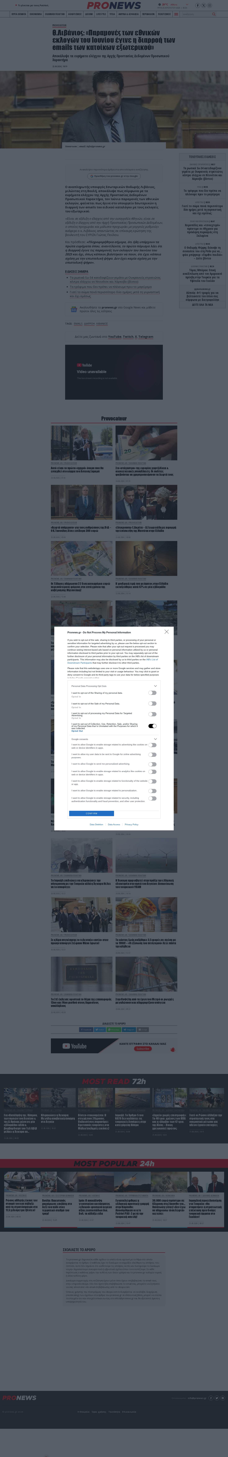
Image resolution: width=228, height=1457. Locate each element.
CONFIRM (91, 813)
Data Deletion (96, 824)
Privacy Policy (131, 824)
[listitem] (114, 686)
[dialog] (114, 728)
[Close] (168, 633)
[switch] (152, 693)
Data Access (114, 824)
